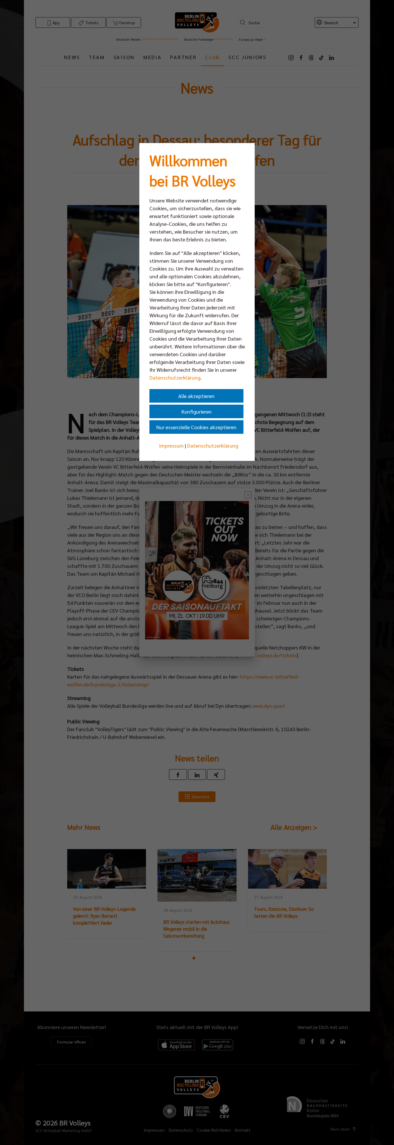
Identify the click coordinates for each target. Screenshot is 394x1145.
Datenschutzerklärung (174, 377)
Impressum (171, 445)
